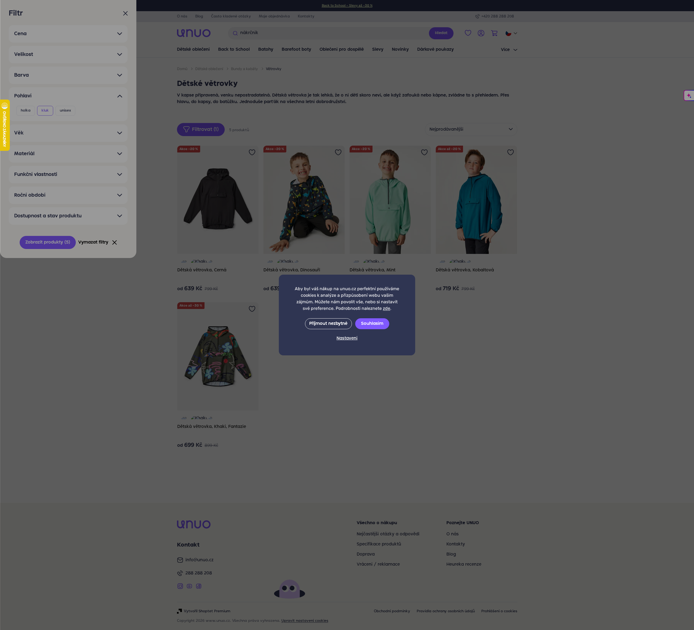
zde (386, 308)
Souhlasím (372, 324)
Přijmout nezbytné (328, 324)
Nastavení (347, 338)
